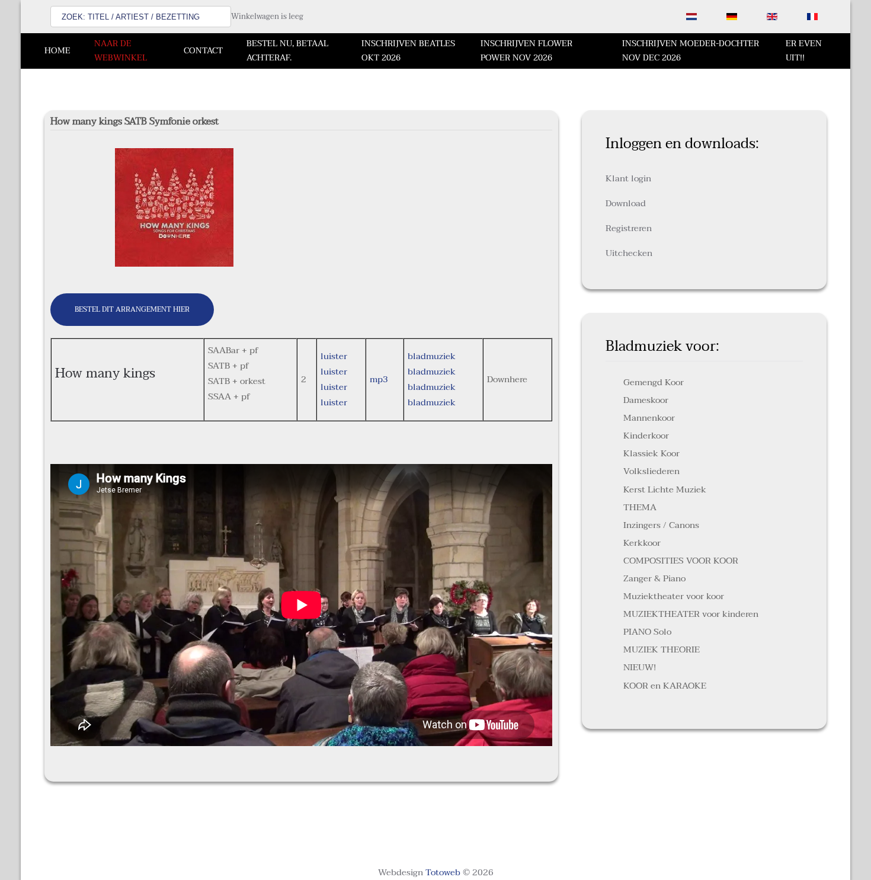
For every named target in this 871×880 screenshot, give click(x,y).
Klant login (628, 178)
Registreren (629, 228)
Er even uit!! (804, 51)
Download (626, 203)
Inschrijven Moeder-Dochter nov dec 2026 (690, 51)
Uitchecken (629, 253)
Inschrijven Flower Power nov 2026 (526, 51)
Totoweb (442, 872)
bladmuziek (432, 356)
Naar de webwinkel (120, 51)
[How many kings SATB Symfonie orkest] (174, 207)
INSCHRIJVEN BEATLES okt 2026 (408, 51)
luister (334, 356)
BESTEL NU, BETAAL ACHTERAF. (287, 51)
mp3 (379, 379)
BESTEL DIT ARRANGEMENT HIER (132, 309)
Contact (203, 50)
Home (57, 50)
